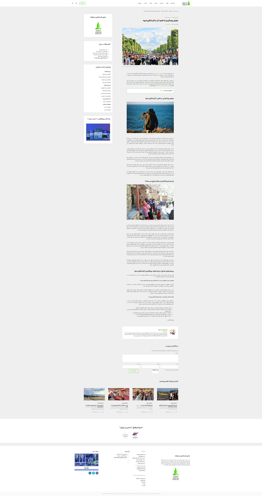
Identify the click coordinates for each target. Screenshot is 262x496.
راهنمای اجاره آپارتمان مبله (105, 77)
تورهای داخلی (107, 107)
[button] (76, 3)
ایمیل (158, 364)
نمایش (162, 90)
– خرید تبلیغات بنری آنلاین (140, 460)
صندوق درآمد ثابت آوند (121, 454)
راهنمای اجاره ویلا (107, 82)
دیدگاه (176, 353)
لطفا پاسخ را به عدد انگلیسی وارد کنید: (171, 370)
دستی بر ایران (175, 11)
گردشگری (170, 11)
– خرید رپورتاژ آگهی (142, 456)
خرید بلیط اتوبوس (103, 50)
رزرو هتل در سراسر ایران (101, 51)
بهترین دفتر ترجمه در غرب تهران (100, 53)
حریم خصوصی (142, 480)
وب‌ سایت (138, 364)
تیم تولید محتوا (162, 330)
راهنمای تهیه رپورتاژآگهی (141, 468)
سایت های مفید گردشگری (140, 478)
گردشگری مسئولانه (164, 11)
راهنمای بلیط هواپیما (106, 88)
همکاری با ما (143, 482)
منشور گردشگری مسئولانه (162, 85)
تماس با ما (143, 485)
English (82, 3)
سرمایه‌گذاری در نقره (122, 456)
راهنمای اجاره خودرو (106, 96)
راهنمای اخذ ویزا (107, 102)
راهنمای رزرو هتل (107, 74)
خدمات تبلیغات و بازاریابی (141, 454)
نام (177, 364)
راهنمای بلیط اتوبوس (106, 93)
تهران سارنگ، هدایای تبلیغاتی (100, 55)
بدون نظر (166, 24)
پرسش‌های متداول (142, 470)
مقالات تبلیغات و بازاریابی (141, 467)
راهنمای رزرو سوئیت (106, 80)
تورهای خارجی (107, 110)
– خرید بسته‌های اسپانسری (140, 461)
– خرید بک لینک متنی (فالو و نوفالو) (139, 458)
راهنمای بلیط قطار (107, 91)
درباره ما (144, 484)
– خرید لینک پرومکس (141, 463)
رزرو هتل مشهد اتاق (102, 56)
